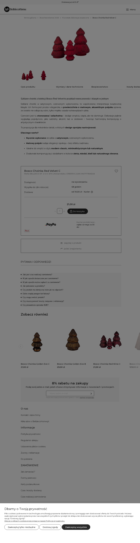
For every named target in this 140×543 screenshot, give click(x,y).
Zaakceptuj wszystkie (76, 527)
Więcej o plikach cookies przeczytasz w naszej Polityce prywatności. (34, 521)
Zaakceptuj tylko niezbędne (21, 527)
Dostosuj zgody (50, 527)
